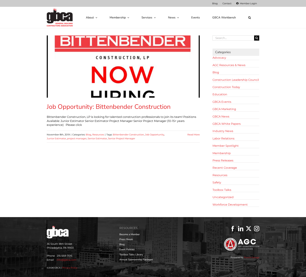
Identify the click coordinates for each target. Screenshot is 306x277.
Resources (98, 134)
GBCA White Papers (226, 123)
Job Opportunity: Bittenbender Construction (109, 106)
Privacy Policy (69, 267)
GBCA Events (221, 101)
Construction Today (226, 87)
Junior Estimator (56, 138)
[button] (249, 17)
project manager (77, 138)
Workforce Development (230, 204)
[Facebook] (232, 228)
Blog (88, 134)
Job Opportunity (154, 134)
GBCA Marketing (224, 109)
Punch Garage (251, 257)
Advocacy (219, 57)
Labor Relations (223, 138)
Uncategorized (223, 197)
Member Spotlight (225, 145)
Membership (221, 153)
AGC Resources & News (228, 65)
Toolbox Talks (221, 190)
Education (219, 94)
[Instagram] (256, 228)
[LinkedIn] (240, 228)
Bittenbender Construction (128, 134)
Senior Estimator (97, 138)
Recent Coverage (224, 167)
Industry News (222, 131)
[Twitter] (248, 228)
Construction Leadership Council (235, 80)
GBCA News (220, 116)
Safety (216, 182)
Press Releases (222, 160)
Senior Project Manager (121, 138)
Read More (193, 134)
